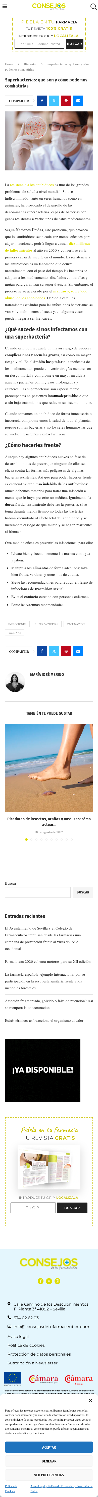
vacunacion (76, 624)
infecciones (17, 624)
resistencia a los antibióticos (32, 184)
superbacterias (46, 624)
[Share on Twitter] (54, 101)
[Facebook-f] (40, 1281)
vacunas (14, 633)
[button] (90, 1400)
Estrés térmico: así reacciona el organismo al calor (44, 1020)
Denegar (49, 1461)
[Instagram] (57, 1281)
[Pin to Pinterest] (66, 101)
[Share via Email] (78, 101)
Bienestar (30, 64)
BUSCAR (74, 44)
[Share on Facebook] (42, 101)
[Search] (92, 6)
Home (9, 64)
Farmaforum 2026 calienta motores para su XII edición (48, 961)
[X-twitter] (49, 1281)
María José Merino (47, 674)
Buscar (11, 883)
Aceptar (49, 1447)
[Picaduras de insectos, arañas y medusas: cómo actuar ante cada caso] (49, 768)
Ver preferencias (49, 1475)
